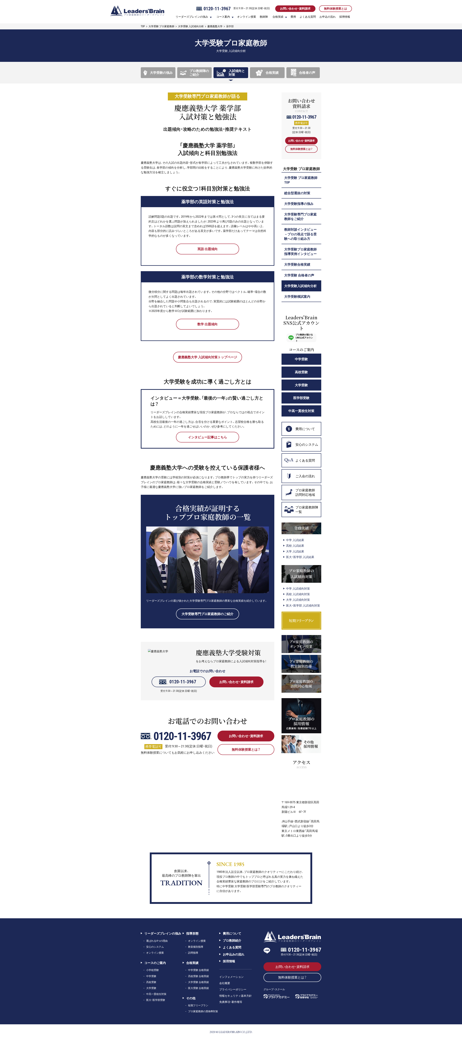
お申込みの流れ (233, 954)
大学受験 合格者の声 (299, 275)
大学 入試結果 (295, 551)
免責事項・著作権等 (230, 1002)
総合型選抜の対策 (297, 193)
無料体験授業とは (335, 8)
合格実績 (278, 16)
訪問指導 (193, 952)
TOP (143, 26)
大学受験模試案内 (297, 296)
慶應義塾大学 (215, 26)
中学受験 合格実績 (198, 970)
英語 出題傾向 (207, 249)
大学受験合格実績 (297, 264)
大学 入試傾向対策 (298, 599)
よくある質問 (308, 16)
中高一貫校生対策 (301, 411)
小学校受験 (152, 970)
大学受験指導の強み (298, 204)
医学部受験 (301, 398)
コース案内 (223, 16)
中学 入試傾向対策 (298, 588)
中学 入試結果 (295, 540)
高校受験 (301, 372)
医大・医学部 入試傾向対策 (303, 605)
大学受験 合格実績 (198, 982)
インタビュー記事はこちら (207, 437)
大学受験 (301, 385)
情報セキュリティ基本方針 (235, 995)
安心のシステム (155, 946)
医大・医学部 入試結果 (300, 557)
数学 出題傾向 (207, 324)
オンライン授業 (246, 16)
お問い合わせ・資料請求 (295, 8)
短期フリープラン (198, 1005)
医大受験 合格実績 (198, 988)
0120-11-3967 (182, 681)
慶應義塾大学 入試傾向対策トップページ (207, 357)
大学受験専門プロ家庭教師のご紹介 (208, 614)
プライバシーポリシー (232, 989)
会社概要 (224, 983)
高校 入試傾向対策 (298, 594)
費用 (293, 16)
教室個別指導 (195, 946)
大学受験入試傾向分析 (300, 286)
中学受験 (301, 359)
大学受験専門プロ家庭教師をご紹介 (300, 216)
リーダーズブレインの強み (192, 16)
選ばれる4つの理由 (157, 940)
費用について (232, 933)
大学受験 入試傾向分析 (191, 26)
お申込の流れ (327, 16)
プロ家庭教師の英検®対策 (203, 1011)
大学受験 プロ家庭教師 (161, 26)
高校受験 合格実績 (198, 976)
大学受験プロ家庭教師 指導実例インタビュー (300, 251)
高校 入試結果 (295, 545)
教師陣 (264, 16)
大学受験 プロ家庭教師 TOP (300, 180)
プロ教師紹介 (232, 940)
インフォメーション (231, 977)
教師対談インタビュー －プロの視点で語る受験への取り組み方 (302, 234)
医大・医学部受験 (155, 1000)
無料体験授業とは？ (246, 749)
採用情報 (344, 16)
